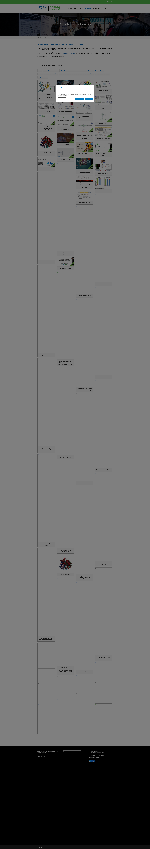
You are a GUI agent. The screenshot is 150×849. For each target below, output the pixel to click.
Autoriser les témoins (79, 98)
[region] (75, 93)
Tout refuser (88, 98)
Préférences (62, 98)
